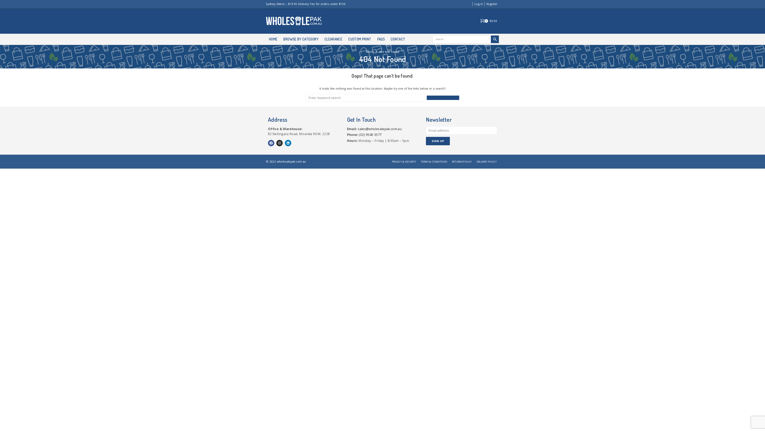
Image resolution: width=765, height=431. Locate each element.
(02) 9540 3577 (370, 134)
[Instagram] (279, 143)
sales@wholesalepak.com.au (380, 129)
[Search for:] (365, 98)
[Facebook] (271, 143)
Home (370, 52)
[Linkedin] (288, 143)
